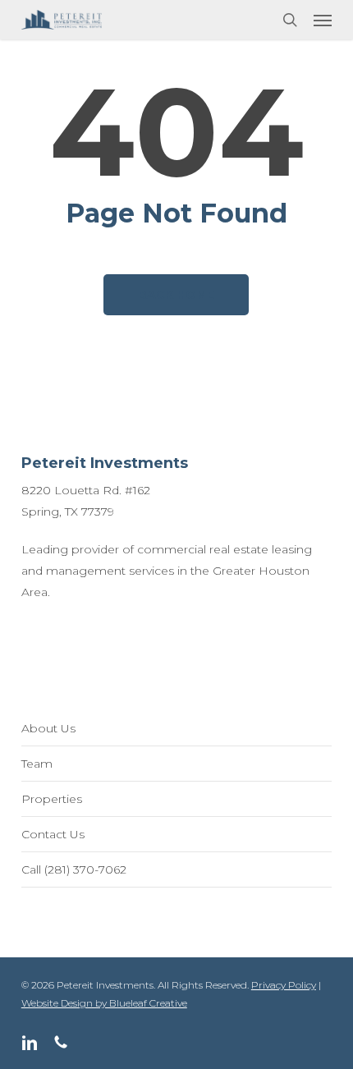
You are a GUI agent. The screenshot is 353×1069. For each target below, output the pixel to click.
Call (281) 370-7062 (73, 869)
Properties (51, 798)
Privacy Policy (283, 985)
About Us (48, 728)
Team (37, 763)
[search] (289, 20)
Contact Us (53, 834)
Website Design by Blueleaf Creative (104, 1003)
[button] (323, 19)
